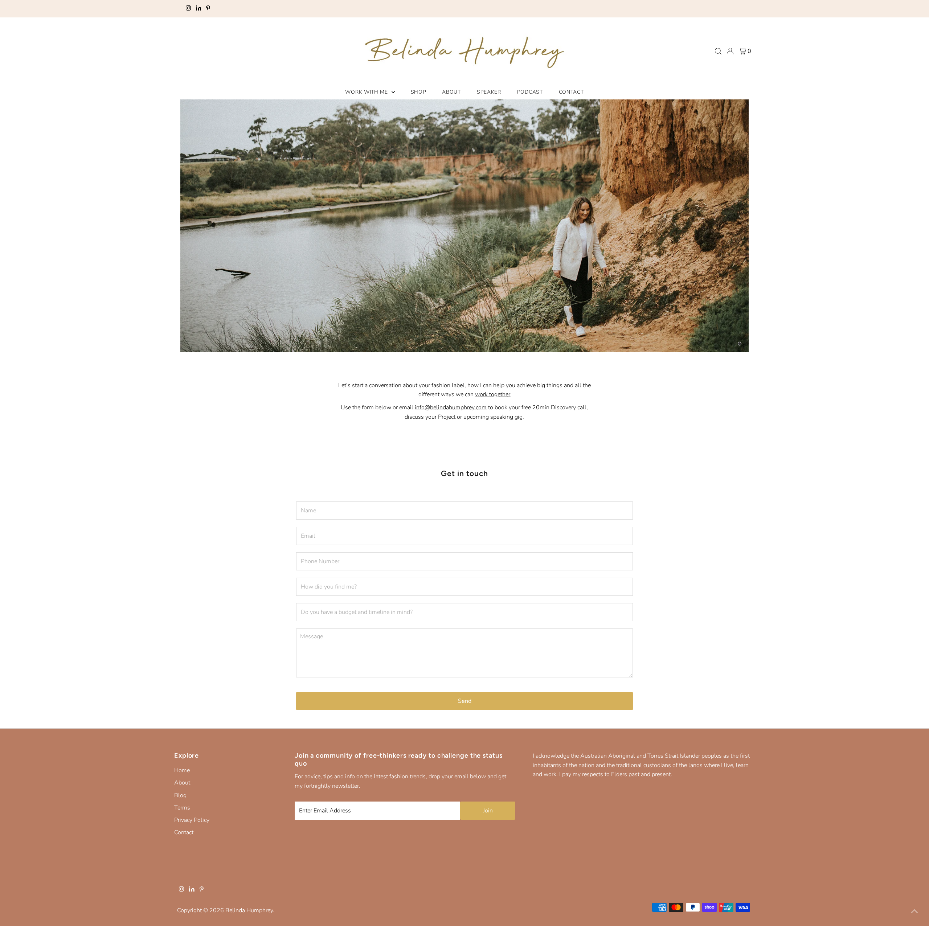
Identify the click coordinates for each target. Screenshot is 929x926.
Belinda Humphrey (249, 910)
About (182, 783)
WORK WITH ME (367, 92)
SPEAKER (489, 92)
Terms (182, 808)
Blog (180, 795)
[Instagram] (188, 8)
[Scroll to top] (914, 911)
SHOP (418, 92)
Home (182, 770)
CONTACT (571, 92)
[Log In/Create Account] (730, 51)
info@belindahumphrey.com (451, 407)
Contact (183, 832)
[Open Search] (718, 51)
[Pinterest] (208, 8)
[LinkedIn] (198, 8)
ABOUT (451, 92)
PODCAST (530, 92)
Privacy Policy (191, 820)
